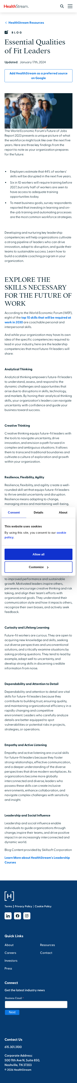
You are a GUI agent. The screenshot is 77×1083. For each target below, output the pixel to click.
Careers (10, 953)
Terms (8, 906)
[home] (16, 6)
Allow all (38, 554)
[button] (69, 6)
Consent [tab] (14, 512)
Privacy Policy (23, 906)
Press (8, 968)
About (9, 945)
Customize (36, 567)
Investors (11, 961)
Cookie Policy (43, 906)
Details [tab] (38, 512)
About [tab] (63, 512)
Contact (46, 953)
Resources (47, 945)
